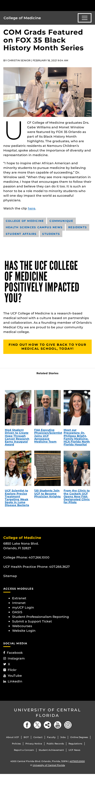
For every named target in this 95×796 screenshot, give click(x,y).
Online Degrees (79, 737)
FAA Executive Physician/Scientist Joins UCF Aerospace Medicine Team (48, 435)
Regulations (75, 743)
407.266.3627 (59, 567)
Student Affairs (21, 233)
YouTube (15, 676)
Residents (77, 227)
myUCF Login (23, 607)
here (31, 208)
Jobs (63, 737)
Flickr (12, 670)
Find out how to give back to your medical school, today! (47, 347)
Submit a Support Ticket (32, 621)
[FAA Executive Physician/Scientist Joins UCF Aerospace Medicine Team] (47, 407)
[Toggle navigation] (84, 17)
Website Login (24, 631)
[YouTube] (57, 725)
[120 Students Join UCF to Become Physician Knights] (47, 468)
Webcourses (22, 626)
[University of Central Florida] (33, 5)
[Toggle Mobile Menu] (90, 5)
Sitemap (10, 576)
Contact (37, 737)
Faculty (51, 737)
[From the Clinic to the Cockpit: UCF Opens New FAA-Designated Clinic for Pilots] (77, 468)
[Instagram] (68, 725)
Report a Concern (24, 750)
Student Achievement (51, 750)
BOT (26, 737)
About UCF (12, 737)
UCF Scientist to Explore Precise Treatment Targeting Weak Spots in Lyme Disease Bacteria (17, 498)
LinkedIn (15, 681)
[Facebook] (27, 725)
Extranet (19, 598)
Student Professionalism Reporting (40, 617)
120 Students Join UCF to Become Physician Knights (47, 493)
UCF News (74, 750)
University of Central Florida (47, 713)
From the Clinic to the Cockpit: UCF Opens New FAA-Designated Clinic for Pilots (77, 496)
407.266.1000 (38, 557)
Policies (16, 743)
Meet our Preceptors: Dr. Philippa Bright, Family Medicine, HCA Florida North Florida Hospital (77, 437)
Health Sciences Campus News (34, 227)
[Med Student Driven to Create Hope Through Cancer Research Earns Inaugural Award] (18, 407)
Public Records (55, 743)
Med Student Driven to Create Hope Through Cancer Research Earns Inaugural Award (17, 437)
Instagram (16, 658)
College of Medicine (22, 18)
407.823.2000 (77, 761)
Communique (61, 220)
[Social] (47, 725)
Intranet (19, 603)
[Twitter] (37, 725)
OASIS (17, 612)
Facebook (15, 653)
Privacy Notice (33, 743)
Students (51, 233)
